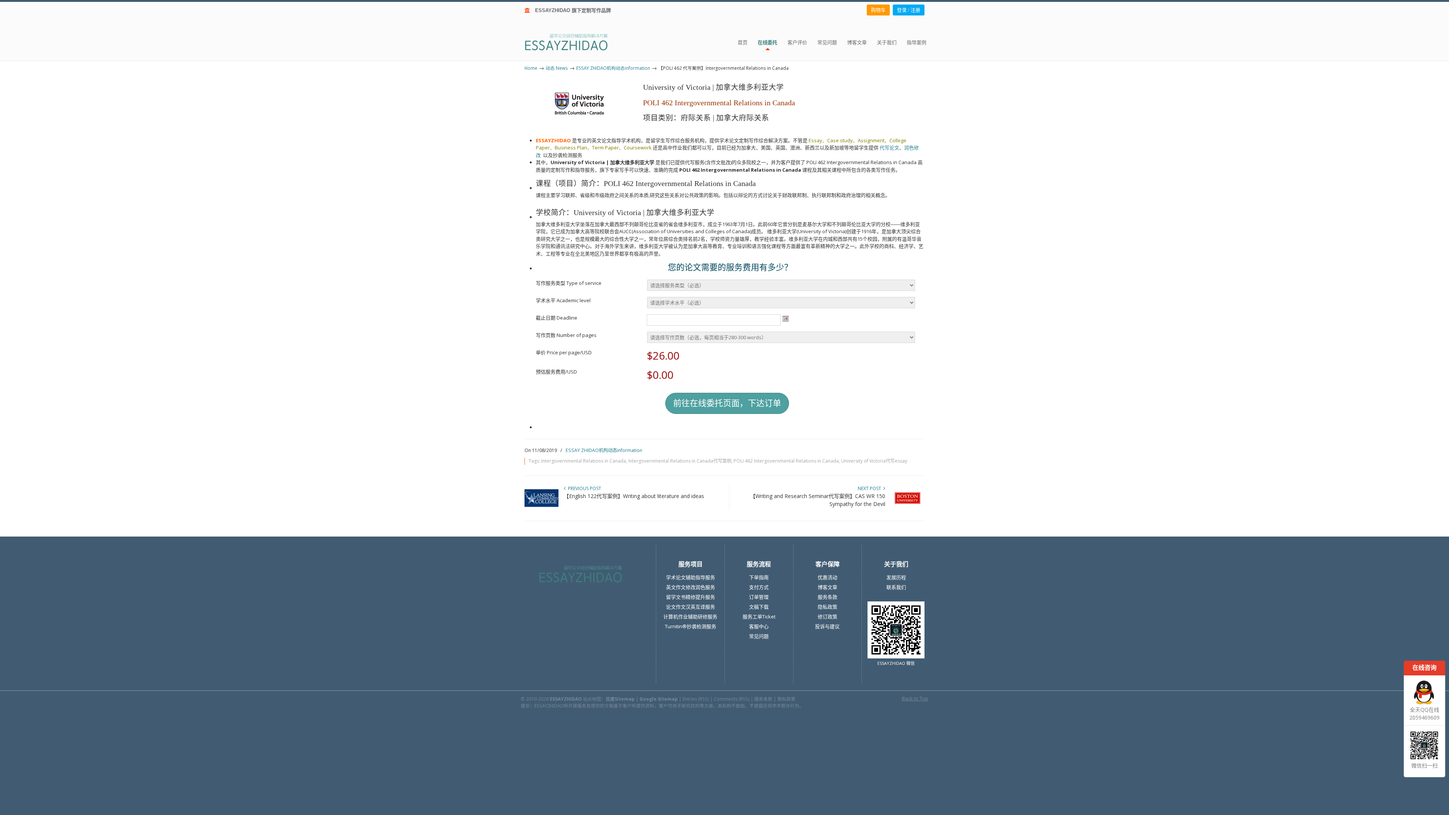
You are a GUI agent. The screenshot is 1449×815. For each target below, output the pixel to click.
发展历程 (896, 577)
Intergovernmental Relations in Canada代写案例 (679, 461)
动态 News (557, 68)
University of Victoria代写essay (874, 461)
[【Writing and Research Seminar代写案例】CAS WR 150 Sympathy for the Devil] (907, 507)
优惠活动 (827, 577)
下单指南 (759, 577)
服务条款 (827, 597)
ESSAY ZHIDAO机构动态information (613, 68)
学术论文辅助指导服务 (690, 577)
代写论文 (889, 147)
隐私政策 (827, 606)
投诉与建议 (827, 626)
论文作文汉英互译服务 (690, 606)
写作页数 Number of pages (566, 335)
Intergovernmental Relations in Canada (583, 461)
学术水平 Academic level (563, 300)
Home (531, 68)
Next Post (870, 488)
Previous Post (583, 488)
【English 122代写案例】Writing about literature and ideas (634, 496)
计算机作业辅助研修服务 (690, 616)
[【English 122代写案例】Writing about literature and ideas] (541, 507)
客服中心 (759, 626)
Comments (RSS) (731, 699)
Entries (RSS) (696, 699)
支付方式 (759, 587)
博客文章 (827, 587)
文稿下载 (759, 606)
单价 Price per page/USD (564, 352)
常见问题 (759, 636)
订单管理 (759, 597)
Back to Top (915, 698)
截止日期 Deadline (556, 317)
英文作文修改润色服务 (690, 587)
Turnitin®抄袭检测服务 (690, 626)
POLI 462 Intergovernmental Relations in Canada (786, 461)
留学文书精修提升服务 (690, 597)
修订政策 (827, 616)
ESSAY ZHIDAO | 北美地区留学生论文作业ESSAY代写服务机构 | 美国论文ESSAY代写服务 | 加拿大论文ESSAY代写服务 (573, 42)
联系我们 (896, 587)
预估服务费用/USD (556, 371)
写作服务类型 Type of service (568, 283)
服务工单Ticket (759, 616)
